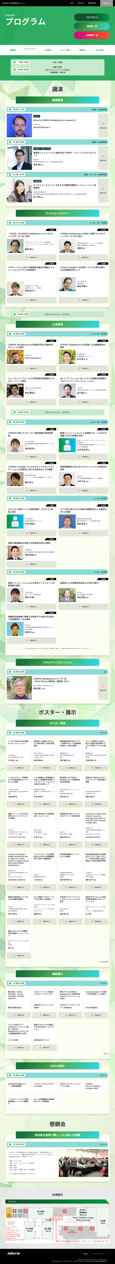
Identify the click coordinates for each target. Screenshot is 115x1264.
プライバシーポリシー (99, 1254)
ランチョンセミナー (30, 50)
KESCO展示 (100, 50)
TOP (71, 3)
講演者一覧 (92, 26)
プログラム (80, 3)
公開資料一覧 (92, 35)
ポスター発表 (65, 50)
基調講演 (13, 50)
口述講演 (48, 50)
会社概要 (85, 1254)
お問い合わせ (92, 3)
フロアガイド (92, 17)
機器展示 (82, 50)
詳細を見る (103, 128)
